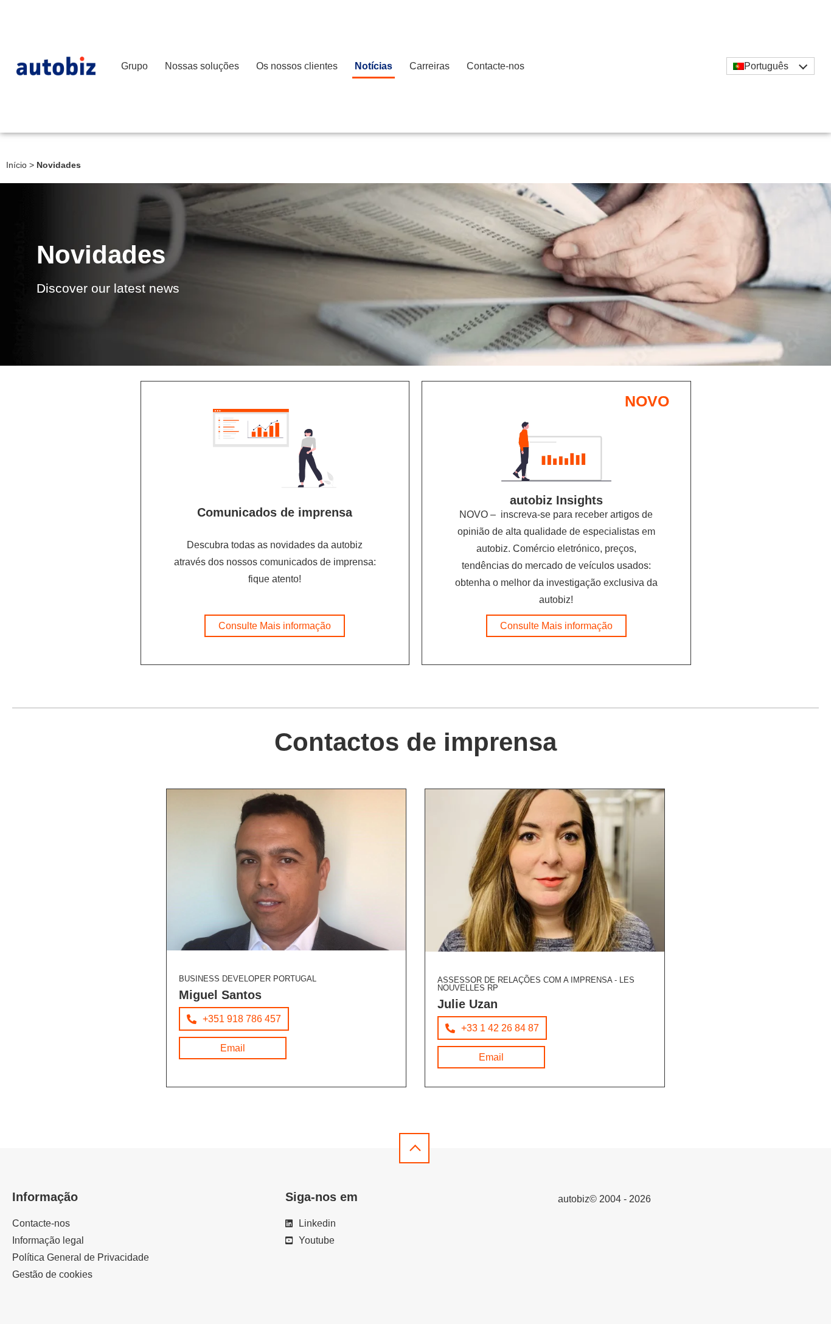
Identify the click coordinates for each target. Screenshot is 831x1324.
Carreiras (429, 66)
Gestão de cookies (52, 1274)
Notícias (373, 66)
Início (16, 165)
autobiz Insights (556, 500)
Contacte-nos (495, 66)
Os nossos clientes (297, 66)
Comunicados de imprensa (274, 512)
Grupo (134, 66)
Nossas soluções (202, 66)
